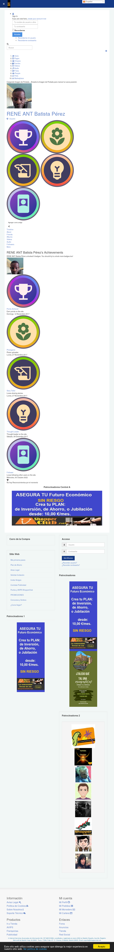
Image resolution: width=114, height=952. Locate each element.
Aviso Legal (15, 570)
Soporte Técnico (15, 913)
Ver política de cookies (35, 948)
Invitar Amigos (16, 580)
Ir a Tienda (12, 923)
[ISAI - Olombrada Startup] (83, 616)
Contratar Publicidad (18, 585)
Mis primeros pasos (18, 560)
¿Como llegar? (16, 605)
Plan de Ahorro (16, 565)
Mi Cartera (64, 913)
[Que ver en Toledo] (83, 678)
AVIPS (10, 927)
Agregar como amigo (15, 222)
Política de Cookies (16, 905)
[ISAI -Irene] (83, 756)
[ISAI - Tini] (83, 861)
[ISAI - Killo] (83, 774)
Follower (10, 472)
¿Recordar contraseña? (71, 565)
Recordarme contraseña (27, 40)
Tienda (62, 930)
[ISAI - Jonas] (83, 791)
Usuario (11, 118)
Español (88, 2)
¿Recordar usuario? (69, 562)
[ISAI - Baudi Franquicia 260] (83, 826)
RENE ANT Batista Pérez (36, 113)
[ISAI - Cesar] (83, 843)
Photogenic (11, 350)
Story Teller (11, 390)
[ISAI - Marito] (83, 809)
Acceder (17, 34)
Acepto (101, 946)
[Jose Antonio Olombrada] (31, 657)
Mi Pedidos (65, 905)
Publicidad (12, 934)
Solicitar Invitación (17, 575)
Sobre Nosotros (15, 909)
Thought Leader (13, 431)
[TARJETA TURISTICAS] (83, 736)
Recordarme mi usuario (27, 38)
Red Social (64, 934)
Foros (62, 923)
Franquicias (12, 930)
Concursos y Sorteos (18, 600)
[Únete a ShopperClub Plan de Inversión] (57, 508)
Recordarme (20, 30)
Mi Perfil (63, 902)
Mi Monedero (66, 909)
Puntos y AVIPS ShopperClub (22, 590)
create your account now (37, 18)
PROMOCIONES (17, 595)
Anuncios (63, 927)
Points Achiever (12, 309)
